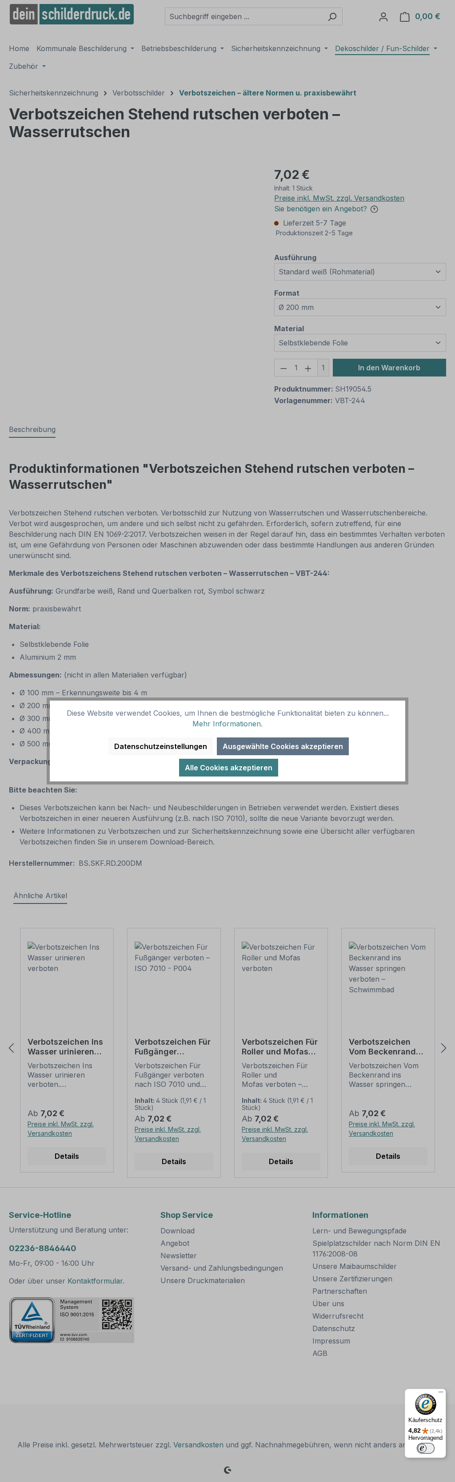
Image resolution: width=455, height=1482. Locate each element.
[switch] (426, 1448)
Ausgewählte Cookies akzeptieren (283, 746)
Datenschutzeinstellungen (160, 746)
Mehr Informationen (226, 723)
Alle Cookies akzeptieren (228, 767)
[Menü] (440, 1394)
